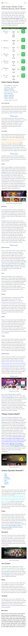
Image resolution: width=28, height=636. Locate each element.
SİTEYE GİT (23, 31)
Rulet (5, 473)
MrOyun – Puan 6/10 (9, 95)
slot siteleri (7, 574)
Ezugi (16, 214)
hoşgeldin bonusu (10, 397)
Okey (5, 480)
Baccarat (6, 483)
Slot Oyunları (7, 478)
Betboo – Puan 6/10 (8, 96)
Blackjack (6, 477)
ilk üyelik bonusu (9, 265)
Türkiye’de (3, 422)
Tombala (6, 482)
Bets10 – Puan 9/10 (8, 88)
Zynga (23, 260)
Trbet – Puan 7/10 (8, 93)
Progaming (3, 172)
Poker (5, 475)
